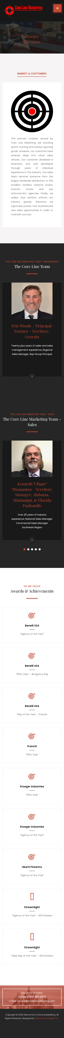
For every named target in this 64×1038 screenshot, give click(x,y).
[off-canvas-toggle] (57, 8)
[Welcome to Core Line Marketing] (22, 10)
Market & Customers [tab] (31, 73)
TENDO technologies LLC (47, 1018)
